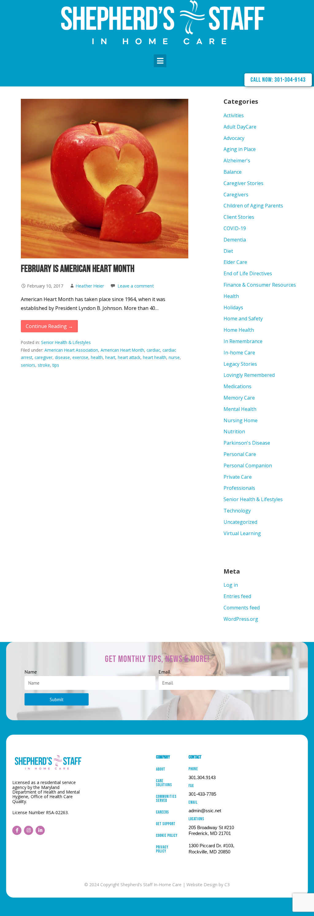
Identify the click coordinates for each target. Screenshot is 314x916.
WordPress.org (241, 619)
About (160, 769)
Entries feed (237, 596)
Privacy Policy (162, 849)
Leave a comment (135, 286)
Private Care (238, 476)
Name (31, 672)
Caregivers (236, 194)
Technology (237, 510)
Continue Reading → (49, 326)
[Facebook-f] (16, 830)
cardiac (153, 350)
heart (110, 357)
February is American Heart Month (77, 269)
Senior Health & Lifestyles (66, 342)
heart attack (129, 357)
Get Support (165, 824)
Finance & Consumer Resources (260, 284)
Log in (231, 585)
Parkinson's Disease (247, 442)
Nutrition (234, 431)
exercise (80, 357)
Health (231, 296)
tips (55, 365)
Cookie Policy (167, 836)
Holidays (233, 307)
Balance (233, 171)
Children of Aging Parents (253, 205)
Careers (162, 812)
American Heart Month (122, 350)
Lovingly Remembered (249, 375)
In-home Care (239, 352)
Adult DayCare (240, 126)
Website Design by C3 (208, 884)
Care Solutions (164, 783)
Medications (237, 386)
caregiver (43, 357)
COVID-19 (235, 228)
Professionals (239, 488)
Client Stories (239, 217)
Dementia (235, 239)
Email (164, 672)
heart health (154, 357)
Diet (228, 251)
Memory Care (239, 397)
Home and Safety (243, 318)
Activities (234, 115)
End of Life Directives (248, 273)
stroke (44, 365)
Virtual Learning (242, 533)
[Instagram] (28, 830)
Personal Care (240, 454)
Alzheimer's (237, 160)
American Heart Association (71, 350)
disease (62, 357)
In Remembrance (243, 341)
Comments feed (242, 607)
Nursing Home (241, 420)
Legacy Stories (240, 364)
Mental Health (240, 409)
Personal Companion (248, 465)
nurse (174, 357)
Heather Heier (89, 286)
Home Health (239, 330)
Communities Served (166, 799)
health (97, 357)
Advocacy (234, 138)
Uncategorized (240, 522)
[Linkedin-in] (40, 830)
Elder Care (235, 262)
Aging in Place (240, 149)
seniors (28, 365)
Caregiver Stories (243, 183)
